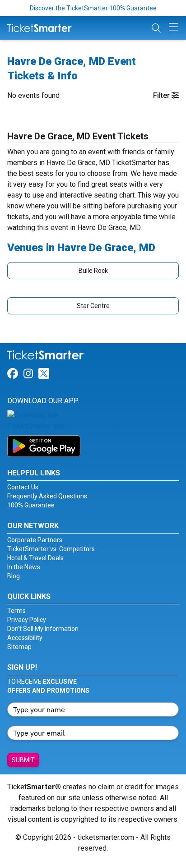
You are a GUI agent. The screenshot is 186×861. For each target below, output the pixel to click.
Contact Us (22, 487)
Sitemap (19, 646)
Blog (13, 576)
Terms (16, 610)
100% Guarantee (31, 505)
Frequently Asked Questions (47, 496)
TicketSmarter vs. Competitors (51, 549)
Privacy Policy (26, 619)
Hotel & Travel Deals (35, 558)
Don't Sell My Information (43, 628)
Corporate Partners (34, 539)
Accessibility (24, 637)
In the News (23, 567)
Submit (23, 760)
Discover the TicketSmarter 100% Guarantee (93, 8)
